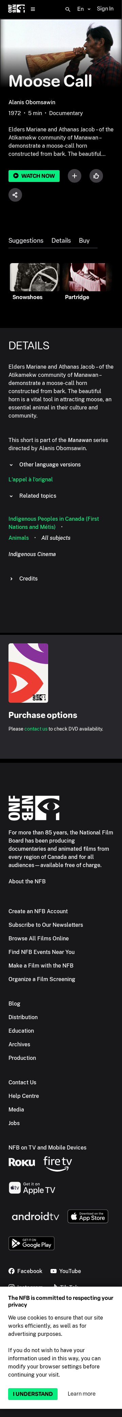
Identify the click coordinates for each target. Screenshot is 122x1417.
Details (61, 240)
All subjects (55, 538)
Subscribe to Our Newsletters (45, 925)
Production (22, 1058)
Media (16, 1109)
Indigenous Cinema (32, 554)
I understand (33, 1394)
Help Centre (23, 1096)
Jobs (14, 1123)
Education (21, 1031)
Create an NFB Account (38, 911)
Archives (19, 1044)
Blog (14, 1003)
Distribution (23, 1017)
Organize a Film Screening (41, 979)
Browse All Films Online (38, 938)
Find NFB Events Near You (41, 952)
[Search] (68, 9)
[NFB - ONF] (16, 9)
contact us (35, 729)
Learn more (82, 1394)
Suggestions (25, 240)
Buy (84, 240)
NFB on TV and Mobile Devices (47, 1147)
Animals (18, 538)
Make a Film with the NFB (41, 965)
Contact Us (22, 1082)
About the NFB (27, 881)
